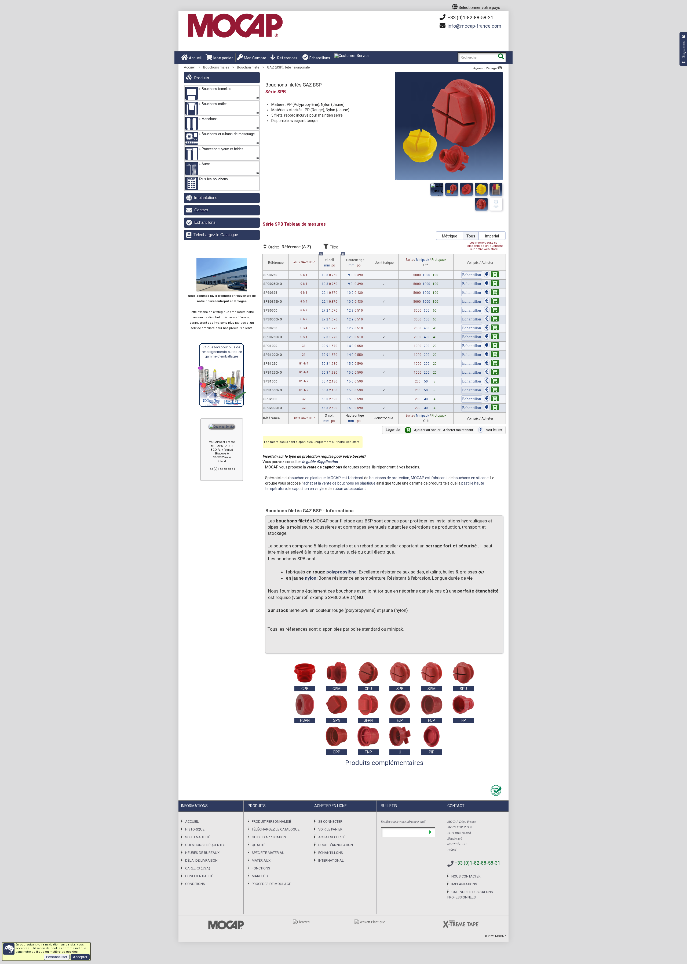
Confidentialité (199, 876)
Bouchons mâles (216, 67)
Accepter (80, 957)
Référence (276, 263)
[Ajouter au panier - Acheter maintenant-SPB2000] (491, 399)
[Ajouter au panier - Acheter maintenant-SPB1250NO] (491, 372)
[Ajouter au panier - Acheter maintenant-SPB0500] (491, 310)
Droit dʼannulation (335, 845)
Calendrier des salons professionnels (470, 894)
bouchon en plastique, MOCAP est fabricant (326, 478)
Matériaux (261, 860)
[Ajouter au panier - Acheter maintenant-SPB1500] (491, 381)
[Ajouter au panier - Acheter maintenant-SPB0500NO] (491, 319)
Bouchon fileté (248, 67)
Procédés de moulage (271, 884)
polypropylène (341, 572)
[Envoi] (430, 832)
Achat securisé (332, 837)
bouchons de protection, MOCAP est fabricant (408, 478)
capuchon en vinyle (308, 488)
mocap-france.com (474, 26)
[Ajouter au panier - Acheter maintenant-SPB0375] (491, 293)
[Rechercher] (501, 57)
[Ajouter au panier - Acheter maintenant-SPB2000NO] (491, 408)
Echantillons (319, 58)
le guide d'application (320, 462)
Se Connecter (330, 821)
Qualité (258, 845)
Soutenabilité (197, 837)
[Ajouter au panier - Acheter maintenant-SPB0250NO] (491, 284)
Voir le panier (330, 829)
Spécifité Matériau (268, 853)
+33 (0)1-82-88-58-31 (470, 17)
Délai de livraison (201, 860)
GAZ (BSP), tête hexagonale (288, 67)
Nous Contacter (466, 876)
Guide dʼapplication (269, 837)
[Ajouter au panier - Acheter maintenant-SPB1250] (491, 364)
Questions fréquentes (205, 845)
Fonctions (261, 868)
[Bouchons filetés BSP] (481, 204)
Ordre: (289, 246)
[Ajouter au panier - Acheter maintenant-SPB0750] (491, 328)
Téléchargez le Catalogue (215, 234)
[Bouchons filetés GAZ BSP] (436, 189)
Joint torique (384, 263)
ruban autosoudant (349, 488)
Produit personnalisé (271, 821)
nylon (310, 578)
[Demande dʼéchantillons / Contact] (471, 275)
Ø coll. (327, 260)
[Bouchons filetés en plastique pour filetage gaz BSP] (481, 189)
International (331, 860)
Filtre (333, 247)
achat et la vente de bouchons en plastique (339, 483)
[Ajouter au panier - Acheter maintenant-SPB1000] (491, 346)
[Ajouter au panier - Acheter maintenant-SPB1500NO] (491, 390)
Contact (201, 210)
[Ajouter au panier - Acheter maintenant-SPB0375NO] (491, 302)
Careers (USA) (197, 868)
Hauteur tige (353, 260)
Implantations (205, 197)
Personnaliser (56, 957)
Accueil (195, 58)
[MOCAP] (234, 25)
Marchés (260, 876)
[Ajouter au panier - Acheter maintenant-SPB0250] (491, 275)
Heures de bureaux (202, 853)
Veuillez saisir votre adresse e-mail (403, 821)
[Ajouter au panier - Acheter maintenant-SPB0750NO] (491, 337)
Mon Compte (255, 58)
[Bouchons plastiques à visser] (451, 189)
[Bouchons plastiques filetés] (466, 189)
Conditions (195, 884)
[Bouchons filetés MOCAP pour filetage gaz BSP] (495, 189)
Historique (194, 829)
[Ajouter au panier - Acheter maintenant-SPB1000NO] (491, 355)
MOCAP (500, 936)
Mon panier (223, 58)
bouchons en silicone (471, 478)
